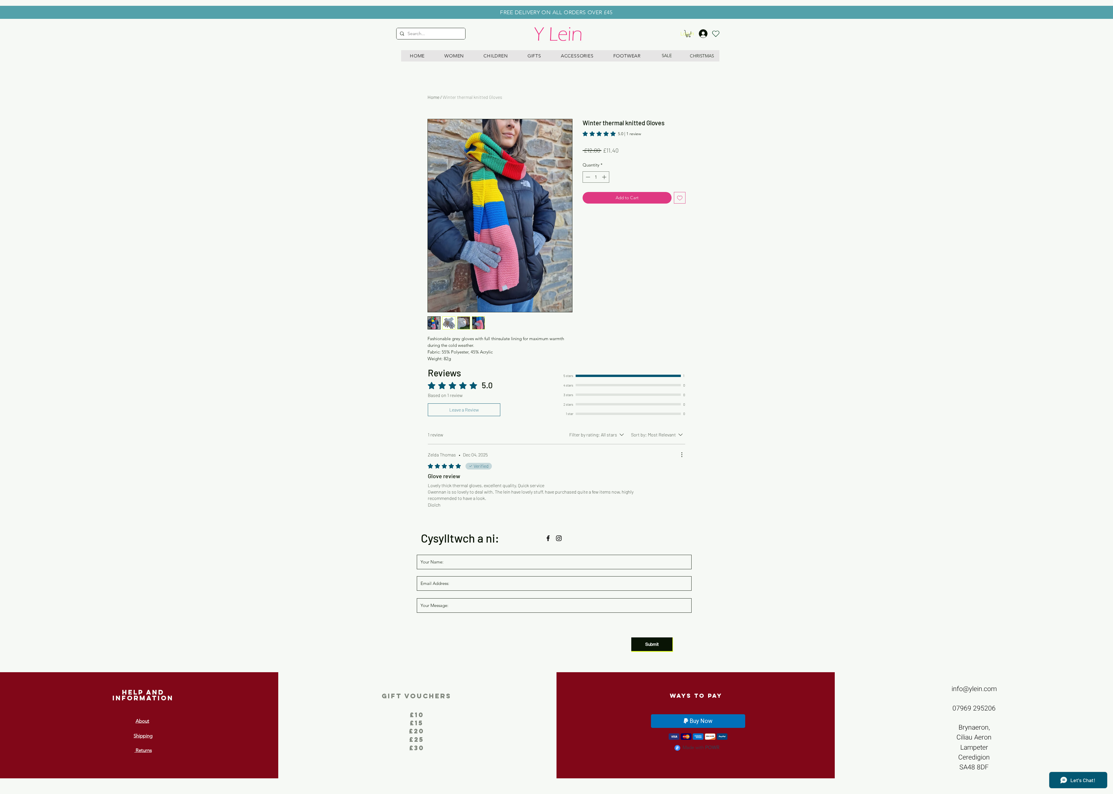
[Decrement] (587, 177)
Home (433, 97)
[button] (454, 55)
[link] (612, 133)
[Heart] (715, 33)
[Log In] (706, 33)
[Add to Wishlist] (680, 198)
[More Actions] (681, 454)
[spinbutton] (596, 177)
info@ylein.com (974, 689)
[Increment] (605, 177)
